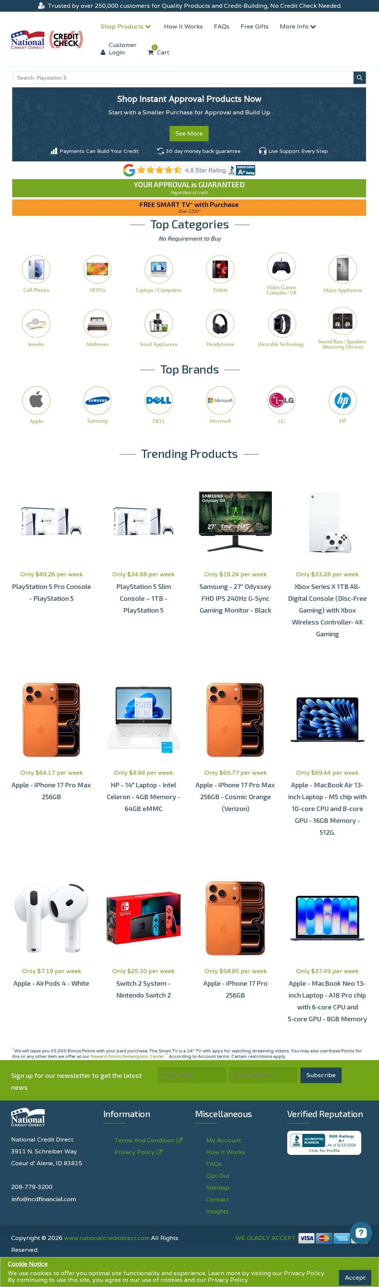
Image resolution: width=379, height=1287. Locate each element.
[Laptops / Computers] (159, 274)
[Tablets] (220, 274)
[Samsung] (98, 405)
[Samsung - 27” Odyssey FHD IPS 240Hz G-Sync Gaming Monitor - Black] (235, 522)
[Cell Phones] (36, 274)
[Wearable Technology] (281, 328)
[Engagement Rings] (36, 328)
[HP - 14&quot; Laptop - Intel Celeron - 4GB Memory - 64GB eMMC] (143, 720)
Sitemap (217, 1188)
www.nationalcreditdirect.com (107, 1238)
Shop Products (123, 26)
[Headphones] (220, 328)
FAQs (221, 26)
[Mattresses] (98, 328)
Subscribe (321, 1075)
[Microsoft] (220, 405)
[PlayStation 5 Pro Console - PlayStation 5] (51, 522)
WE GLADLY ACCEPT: (266, 1238)
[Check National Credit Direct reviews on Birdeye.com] (189, 170)
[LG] (281, 405)
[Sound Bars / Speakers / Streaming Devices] (343, 328)
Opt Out (217, 1176)
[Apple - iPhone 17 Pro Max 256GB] (51, 720)
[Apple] (36, 405)
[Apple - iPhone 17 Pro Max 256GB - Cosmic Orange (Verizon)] (235, 720)
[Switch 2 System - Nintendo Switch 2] (143, 918)
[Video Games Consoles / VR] (281, 274)
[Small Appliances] (159, 328)
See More (189, 133)
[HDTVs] (98, 274)
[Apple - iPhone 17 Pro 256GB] (235, 918)
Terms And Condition (144, 1140)
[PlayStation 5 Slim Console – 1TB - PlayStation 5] (143, 522)
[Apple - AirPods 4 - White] (51, 918)
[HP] (343, 405)
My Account (223, 1140)
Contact (217, 1199)
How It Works (183, 26)
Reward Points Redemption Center (127, 1056)
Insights (217, 1211)
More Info (295, 26)
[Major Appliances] (343, 274)
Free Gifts (255, 26)
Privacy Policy (304, 1273)
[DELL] (159, 405)
